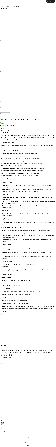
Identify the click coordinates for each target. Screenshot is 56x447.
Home (1, 6)
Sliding (2, 410)
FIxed (2, 400)
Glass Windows (15, 6)
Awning (2, 403)
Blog (2, 375)
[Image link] (11, 364)
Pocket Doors (4, 392)
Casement (3, 405)
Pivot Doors (3, 390)
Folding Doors (4, 383)
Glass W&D (7, 6)
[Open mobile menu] (1, 1)
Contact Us (3, 372)
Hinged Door (3, 395)
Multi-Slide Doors (4, 387)
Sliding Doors (4, 385)
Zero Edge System (5, 412)
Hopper (2, 407)
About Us (3, 370)
